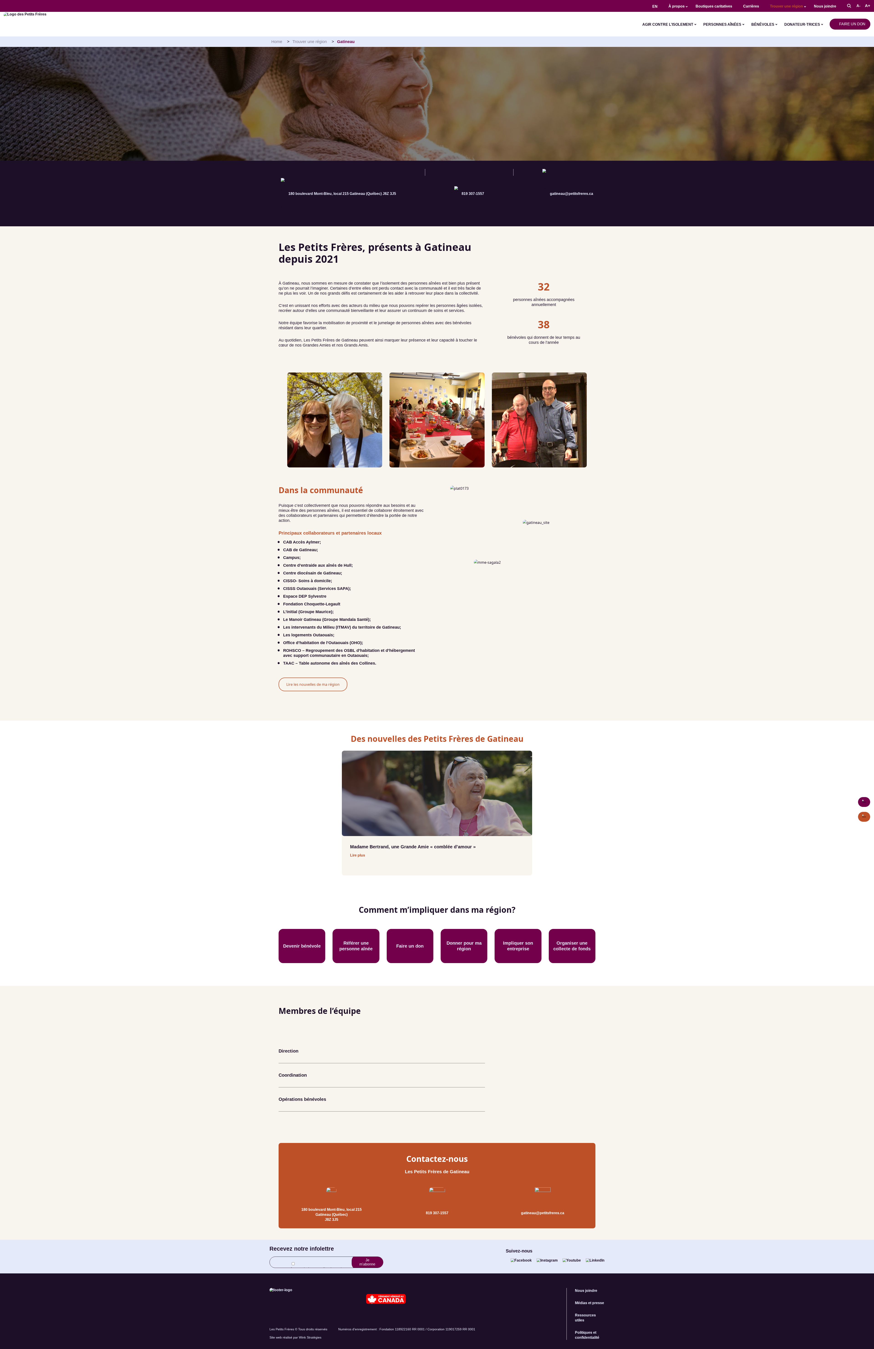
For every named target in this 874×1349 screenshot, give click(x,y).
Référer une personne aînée (356, 946)
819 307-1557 (473, 194)
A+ (867, 5)
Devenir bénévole (302, 946)
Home (276, 41)
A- (858, 6)
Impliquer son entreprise (518, 946)
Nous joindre (825, 6)
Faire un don (852, 24)
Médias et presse (589, 1303)
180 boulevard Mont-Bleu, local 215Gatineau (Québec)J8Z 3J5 (331, 1214)
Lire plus (357, 855)
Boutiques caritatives (714, 6)
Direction (288, 1050)
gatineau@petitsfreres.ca (571, 194)
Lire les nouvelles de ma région (313, 684)
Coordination (293, 1075)
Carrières (751, 6)
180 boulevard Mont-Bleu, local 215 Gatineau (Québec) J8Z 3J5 (342, 194)
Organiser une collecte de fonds (572, 946)
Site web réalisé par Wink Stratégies (295, 1337)
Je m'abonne (367, 1262)
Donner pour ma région (464, 946)
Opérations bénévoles (302, 1099)
